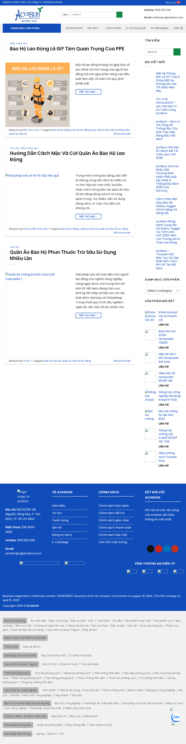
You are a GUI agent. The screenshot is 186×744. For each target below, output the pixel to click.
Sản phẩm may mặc (138, 621)
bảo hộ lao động (61, 129)
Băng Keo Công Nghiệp (161, 690)
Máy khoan (91, 716)
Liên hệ (178, 28)
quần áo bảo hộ (18, 133)
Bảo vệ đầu (118, 625)
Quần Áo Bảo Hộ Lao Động (27, 630)
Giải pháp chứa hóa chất (20, 655)
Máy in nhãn (135, 690)
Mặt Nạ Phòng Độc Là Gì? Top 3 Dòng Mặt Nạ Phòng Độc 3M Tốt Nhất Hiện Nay (168, 82)
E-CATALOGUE (136, 28)
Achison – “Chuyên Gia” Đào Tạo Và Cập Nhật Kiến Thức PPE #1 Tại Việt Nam (167, 259)
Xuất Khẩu (113, 28)
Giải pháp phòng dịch (18, 725)
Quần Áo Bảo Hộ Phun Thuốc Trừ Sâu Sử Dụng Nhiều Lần (63, 255)
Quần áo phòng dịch (50, 725)
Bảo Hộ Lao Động (15, 621)
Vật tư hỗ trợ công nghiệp (21, 690)
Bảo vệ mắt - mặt (82, 621)
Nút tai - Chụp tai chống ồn (145, 625)
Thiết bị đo (11, 647)
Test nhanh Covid (100, 725)
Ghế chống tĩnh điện (107, 673)
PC (62, 734)
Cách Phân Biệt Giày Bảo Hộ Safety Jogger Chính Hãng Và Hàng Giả (166, 206)
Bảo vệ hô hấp (59, 621)
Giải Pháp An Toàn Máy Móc (101, 703)
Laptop (40, 734)
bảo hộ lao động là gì (83, 129)
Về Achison (74, 28)
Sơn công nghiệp (16, 708)
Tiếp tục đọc (88, 91)
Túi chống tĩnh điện (152, 678)
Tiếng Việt (170, 2)
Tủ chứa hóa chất (80, 655)
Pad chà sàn (91, 690)
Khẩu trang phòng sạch (27, 678)
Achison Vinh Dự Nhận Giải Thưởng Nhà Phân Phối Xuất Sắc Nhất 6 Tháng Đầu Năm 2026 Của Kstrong (167, 179)
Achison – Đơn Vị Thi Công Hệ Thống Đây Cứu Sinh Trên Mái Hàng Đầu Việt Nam (168, 130)
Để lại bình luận (122, 133)
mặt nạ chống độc (120, 129)
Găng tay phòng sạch (77, 673)
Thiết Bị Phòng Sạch (17, 673)
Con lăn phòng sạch (47, 673)
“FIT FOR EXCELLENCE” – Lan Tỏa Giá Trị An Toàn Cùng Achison (166, 106)
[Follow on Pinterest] (158, 549)
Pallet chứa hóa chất (78, 708)
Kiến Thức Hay (18, 43)
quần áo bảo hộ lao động (113, 228)
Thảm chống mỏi (113, 690)
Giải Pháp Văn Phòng (18, 734)
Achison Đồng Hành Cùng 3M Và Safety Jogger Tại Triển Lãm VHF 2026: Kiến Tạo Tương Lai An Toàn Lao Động (168, 232)
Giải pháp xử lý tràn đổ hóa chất (143, 703)
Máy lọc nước (174, 703)
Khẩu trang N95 (76, 725)
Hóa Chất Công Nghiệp (37, 695)
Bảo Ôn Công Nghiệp (68, 703)
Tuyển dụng (160, 28)
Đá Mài (15, 695)
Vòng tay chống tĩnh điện (37, 682)
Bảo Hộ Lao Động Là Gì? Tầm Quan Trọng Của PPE (67, 48)
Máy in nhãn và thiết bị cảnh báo (25, 638)
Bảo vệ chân (100, 625)
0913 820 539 (26, 540)
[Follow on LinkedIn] (167, 549)
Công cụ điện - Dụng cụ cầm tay (25, 716)
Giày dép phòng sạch (136, 673)
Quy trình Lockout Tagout (63, 630)
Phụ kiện (77, 695)
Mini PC (52, 734)
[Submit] (119, 15)
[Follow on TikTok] (150, 549)
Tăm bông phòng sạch (59, 678)
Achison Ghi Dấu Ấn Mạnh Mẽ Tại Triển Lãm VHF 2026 (167, 153)
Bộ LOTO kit (50, 664)
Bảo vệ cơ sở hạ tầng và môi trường (27, 703)
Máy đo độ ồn (31, 647)
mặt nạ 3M (102, 129)
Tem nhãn (49, 690)
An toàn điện (39, 621)
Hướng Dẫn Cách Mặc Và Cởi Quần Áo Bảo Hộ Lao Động (67, 156)
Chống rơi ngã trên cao (49, 625)
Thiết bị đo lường (69, 690)
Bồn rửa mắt (23, 625)
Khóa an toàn (69, 664)
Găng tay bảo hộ (78, 625)
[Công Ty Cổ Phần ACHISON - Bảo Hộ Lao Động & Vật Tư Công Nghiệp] (29, 14)
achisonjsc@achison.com (23, 553)
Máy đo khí (90, 630)
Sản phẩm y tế (164, 621)
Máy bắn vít (58, 716)
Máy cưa (75, 716)
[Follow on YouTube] (175, 549)
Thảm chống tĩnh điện (91, 678)
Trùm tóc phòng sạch (122, 678)
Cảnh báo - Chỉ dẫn (109, 621)
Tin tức (92, 28)
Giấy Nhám (62, 695)
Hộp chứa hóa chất (53, 655)
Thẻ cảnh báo (89, 664)
